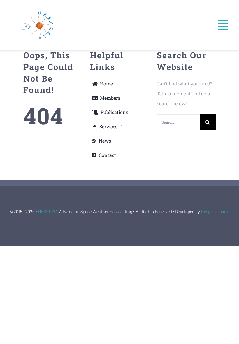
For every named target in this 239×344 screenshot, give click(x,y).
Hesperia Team (215, 211)
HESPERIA (48, 211)
